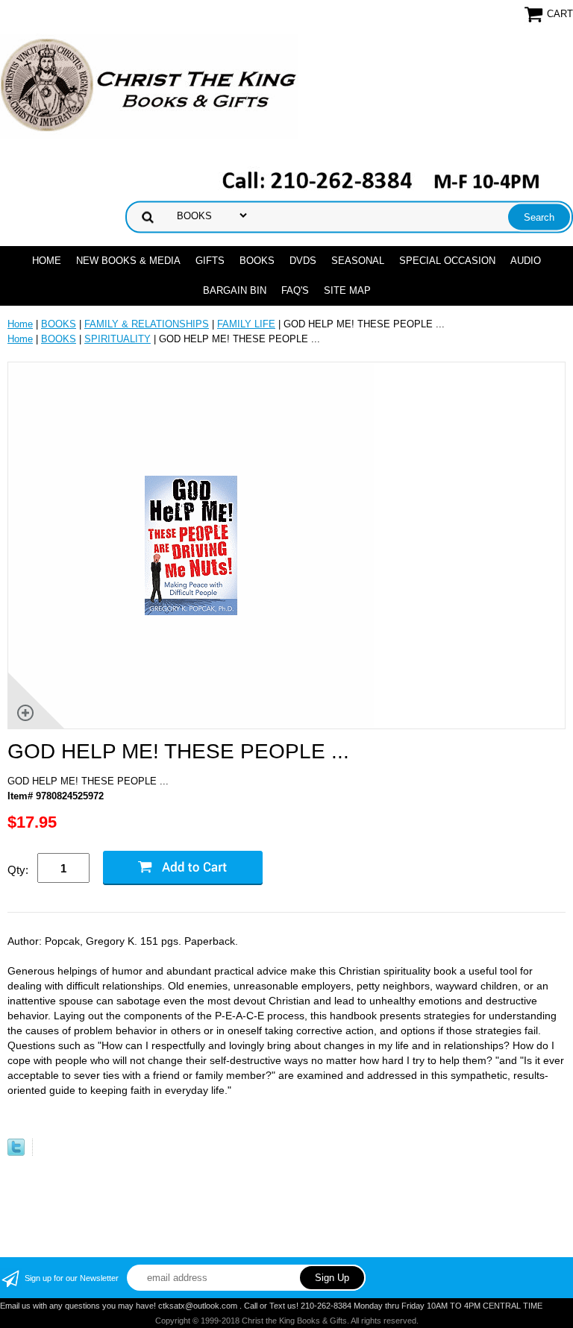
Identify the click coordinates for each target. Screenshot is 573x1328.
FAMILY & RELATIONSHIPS (146, 324)
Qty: (17, 869)
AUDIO (525, 260)
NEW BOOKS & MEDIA (128, 260)
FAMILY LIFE (246, 324)
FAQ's (295, 290)
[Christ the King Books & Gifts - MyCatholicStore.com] (149, 85)
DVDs (302, 260)
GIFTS (210, 260)
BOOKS (257, 260)
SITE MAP (347, 290)
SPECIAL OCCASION (447, 260)
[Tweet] (16, 1152)
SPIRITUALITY (117, 338)
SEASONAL (357, 260)
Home (46, 260)
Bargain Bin (234, 290)
